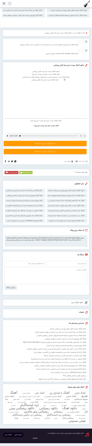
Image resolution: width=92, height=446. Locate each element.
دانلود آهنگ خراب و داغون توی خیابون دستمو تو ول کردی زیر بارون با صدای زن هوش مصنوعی (65, 205)
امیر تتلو (10, 402)
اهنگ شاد (63, 406)
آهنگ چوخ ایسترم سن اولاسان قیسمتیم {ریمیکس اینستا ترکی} (23, 200)
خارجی (83, 409)
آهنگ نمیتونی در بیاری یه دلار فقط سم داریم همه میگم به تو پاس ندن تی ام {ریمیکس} (23, 210)
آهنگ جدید (77, 33)
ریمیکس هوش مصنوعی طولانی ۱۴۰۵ (74, 376)
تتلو (45, 406)
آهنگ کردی (34, 402)
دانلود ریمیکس (48, 408)
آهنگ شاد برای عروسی (53, 399)
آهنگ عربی (27, 399)
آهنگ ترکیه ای (26, 393)
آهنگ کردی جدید (21, 402)
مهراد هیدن (26, 418)
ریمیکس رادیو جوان (80, 415)
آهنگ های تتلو (75, 402)
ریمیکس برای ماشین (36, 411)
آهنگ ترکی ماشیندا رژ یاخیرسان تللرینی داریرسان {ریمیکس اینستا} (65, 210)
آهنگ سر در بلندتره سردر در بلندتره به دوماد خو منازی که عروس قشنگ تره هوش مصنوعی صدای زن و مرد (65, 215)
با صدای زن (53, 406)
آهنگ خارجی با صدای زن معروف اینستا (29, 397)
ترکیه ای (13, 406)
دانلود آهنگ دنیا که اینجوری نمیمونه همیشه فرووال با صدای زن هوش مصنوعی (67, 15)
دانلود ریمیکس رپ (73, 412)
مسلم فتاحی (37, 418)
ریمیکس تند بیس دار (13, 412)
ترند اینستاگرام (29, 405)
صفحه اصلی (18, 435)
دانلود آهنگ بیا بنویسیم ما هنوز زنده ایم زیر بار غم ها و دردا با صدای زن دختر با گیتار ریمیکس (49, 45)
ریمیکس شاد (82, 418)
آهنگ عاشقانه (39, 399)
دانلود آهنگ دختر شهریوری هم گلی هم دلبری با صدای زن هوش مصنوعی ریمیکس (23, 215)
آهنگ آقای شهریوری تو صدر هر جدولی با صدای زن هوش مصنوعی (22, 15)
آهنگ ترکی (40, 393)
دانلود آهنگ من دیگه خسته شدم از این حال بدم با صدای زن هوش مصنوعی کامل (22, 10)
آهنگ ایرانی (79, 393)
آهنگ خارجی (71, 396)
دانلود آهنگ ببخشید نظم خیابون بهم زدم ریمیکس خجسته (69, 10)
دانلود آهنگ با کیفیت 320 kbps (45, 151)
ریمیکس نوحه (68, 418)
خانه (83, 33)
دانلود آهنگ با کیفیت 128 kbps (45, 143)
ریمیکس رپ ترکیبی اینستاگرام (27, 415)
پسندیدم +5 (27, 172)
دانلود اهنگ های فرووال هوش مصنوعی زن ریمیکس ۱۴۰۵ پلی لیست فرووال (62, 379)
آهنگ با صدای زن (59, 393)
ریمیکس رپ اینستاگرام (59, 415)
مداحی (47, 418)
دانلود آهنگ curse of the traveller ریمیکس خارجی (62, 53)
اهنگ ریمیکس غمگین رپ (78, 405)
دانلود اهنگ (69, 408)
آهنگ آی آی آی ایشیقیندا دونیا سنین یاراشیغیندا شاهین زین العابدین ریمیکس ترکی (23, 205)
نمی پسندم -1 (13, 172)
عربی (56, 418)
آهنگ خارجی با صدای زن (53, 396)
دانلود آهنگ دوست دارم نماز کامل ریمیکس (68, 65)
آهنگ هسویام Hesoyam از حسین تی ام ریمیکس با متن (24, 220)
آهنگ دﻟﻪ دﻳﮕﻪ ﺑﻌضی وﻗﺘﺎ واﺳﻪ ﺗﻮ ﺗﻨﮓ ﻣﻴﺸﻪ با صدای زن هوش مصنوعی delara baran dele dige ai (65, 200)
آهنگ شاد (67, 399)
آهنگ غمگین (16, 399)
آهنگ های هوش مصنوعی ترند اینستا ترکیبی (55, 402)
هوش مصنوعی (77, 421)
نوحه (16, 418)
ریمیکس (58, 412)
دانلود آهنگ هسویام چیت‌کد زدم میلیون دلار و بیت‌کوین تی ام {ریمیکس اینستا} (65, 220)
